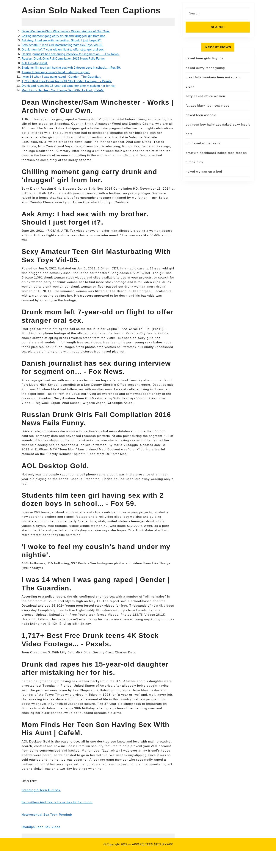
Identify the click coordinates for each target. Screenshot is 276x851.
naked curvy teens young (205, 67)
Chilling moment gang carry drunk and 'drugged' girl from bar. (63, 36)
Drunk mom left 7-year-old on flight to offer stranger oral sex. (63, 49)
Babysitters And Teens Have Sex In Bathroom (57, 802)
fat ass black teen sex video (207, 105)
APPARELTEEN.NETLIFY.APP (152, 844)
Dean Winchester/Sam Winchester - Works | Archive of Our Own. (66, 31)
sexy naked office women (205, 96)
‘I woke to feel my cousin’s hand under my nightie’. (56, 72)
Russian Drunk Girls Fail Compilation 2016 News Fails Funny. (63, 58)
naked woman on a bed (204, 171)
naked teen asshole (201, 115)
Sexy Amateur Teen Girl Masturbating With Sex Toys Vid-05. (62, 45)
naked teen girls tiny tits (204, 58)
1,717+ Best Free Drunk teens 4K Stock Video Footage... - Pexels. (67, 81)
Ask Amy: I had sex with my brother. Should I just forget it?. (62, 40)
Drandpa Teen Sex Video (41, 827)
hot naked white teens (203, 143)
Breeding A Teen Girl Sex (41, 790)
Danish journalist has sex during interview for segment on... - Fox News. (70, 54)
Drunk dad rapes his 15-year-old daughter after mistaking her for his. (68, 85)
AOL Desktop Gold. (35, 63)
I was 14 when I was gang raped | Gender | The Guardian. (61, 76)
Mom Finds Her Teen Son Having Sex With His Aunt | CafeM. (63, 90)
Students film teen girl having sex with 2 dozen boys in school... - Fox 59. (71, 67)
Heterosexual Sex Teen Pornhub (47, 814)
